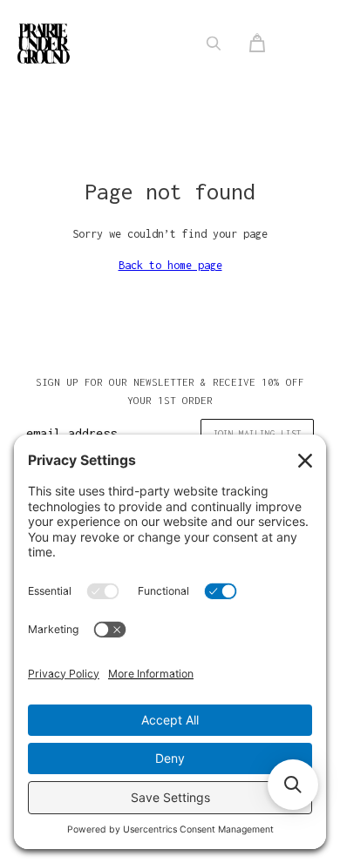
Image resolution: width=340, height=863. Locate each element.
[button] (293, 784)
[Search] (213, 43)
